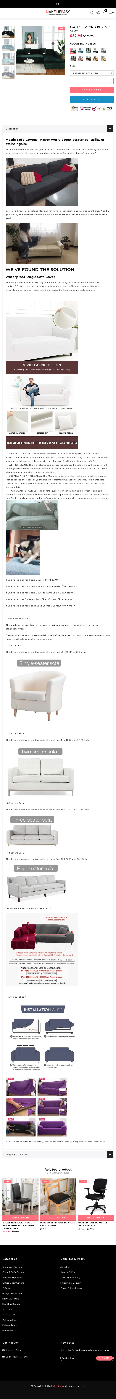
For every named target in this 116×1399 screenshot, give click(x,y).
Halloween (8, 1330)
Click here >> (65, 599)
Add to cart (92, 90)
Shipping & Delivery (16, 1154)
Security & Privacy (70, 1277)
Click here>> (69, 586)
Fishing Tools (9, 1325)
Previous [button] (21, 52)
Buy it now (91, 99)
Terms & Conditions (71, 1288)
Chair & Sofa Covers (13, 1272)
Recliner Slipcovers (12, 1277)
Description (12, 128)
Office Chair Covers (13, 1282)
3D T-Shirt (8, 1309)
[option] (40, 50)
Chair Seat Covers (12, 1267)
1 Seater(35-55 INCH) (85, 73)
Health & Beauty (11, 1304)
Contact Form (13, 1350)
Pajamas (6, 1288)
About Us (65, 1267)
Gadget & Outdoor (12, 1293)
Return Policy (67, 1272)
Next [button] (55, 52)
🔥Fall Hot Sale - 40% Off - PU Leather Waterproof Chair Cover (19, 1225)
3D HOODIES (9, 1314)
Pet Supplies (9, 1320)
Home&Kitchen (10, 1298)
